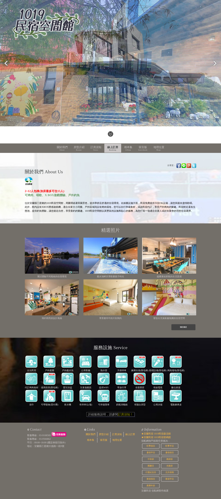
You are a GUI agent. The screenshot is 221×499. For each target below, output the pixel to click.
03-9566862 (45, 439)
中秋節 (151, 459)
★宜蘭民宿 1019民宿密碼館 (156, 437)
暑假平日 (151, 452)
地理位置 (158, 148)
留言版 (142, 148)
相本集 (128, 148)
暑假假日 (169, 452)
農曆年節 (151, 485)
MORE (183, 327)
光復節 (169, 466)
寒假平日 (169, 479)
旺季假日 (151, 446)
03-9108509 (45, 435)
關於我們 (62, 148)
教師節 (169, 459)
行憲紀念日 (151, 472)
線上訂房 (112, 148)
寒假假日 (151, 479)
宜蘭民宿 (146, 490)
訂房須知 (96, 148)
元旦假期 (169, 472)
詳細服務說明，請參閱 (110, 414)
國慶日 (151, 466)
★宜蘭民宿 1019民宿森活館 (156, 433)
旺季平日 (169, 446)
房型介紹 (79, 148)
